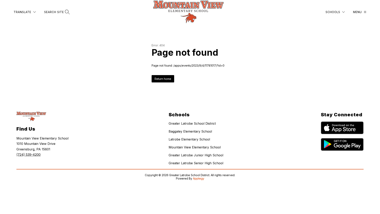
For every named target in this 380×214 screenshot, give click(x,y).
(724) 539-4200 (28, 155)
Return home (163, 78)
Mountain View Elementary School (195, 147)
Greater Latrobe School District (192, 123)
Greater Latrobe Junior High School (196, 155)
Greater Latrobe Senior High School (196, 163)
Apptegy (198, 178)
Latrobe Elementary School (189, 139)
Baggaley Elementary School (190, 131)
